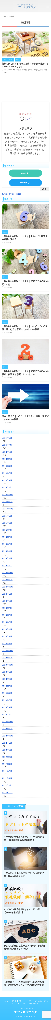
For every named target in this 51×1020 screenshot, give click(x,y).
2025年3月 (7, 558)
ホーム (6, 1001)
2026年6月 (7, 452)
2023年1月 (7, 714)
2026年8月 (7, 438)
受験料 (24, 70)
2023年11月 (7, 657)
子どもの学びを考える (25, 1008)
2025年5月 (7, 544)
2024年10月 (7, 586)
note (23, 173)
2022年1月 (7, 785)
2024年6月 (7, 615)
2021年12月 (7, 792)
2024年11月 (7, 579)
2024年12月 (7, 572)
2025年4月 (7, 551)
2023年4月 (7, 693)
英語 (45, 70)
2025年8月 (7, 523)
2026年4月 (7, 466)
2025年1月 (7, 565)
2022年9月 (7, 743)
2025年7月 (7, 530)
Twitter (23, 182)
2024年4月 (7, 629)
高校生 (4, 72)
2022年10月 (7, 735)
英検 (41, 70)
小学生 (30, 70)
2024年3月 (7, 636)
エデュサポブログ (25, 7)
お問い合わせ (33, 1004)
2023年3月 (7, 700)
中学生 (18, 70)
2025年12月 (7, 494)
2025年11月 (7, 501)
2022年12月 (7, 721)
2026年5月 (7, 459)
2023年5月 (7, 686)
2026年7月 (7, 445)
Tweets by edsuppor (11, 194)
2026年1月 (7, 487)
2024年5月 (7, 622)
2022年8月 (7, 750)
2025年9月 (7, 516)
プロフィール (21, 1004)
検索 (44, 189)
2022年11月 (7, 728)
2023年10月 (7, 665)
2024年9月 (7, 594)
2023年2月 (7, 707)
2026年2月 (7, 480)
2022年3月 (7, 771)
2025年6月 (7, 537)
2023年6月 (7, 679)
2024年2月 (7, 643)
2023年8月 (7, 672)
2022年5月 (7, 757)
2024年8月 (7, 601)
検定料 (36, 70)
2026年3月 (7, 473)
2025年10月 (7, 508)
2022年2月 (7, 778)
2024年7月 (7, 608)
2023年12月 (7, 650)
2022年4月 (7, 764)
